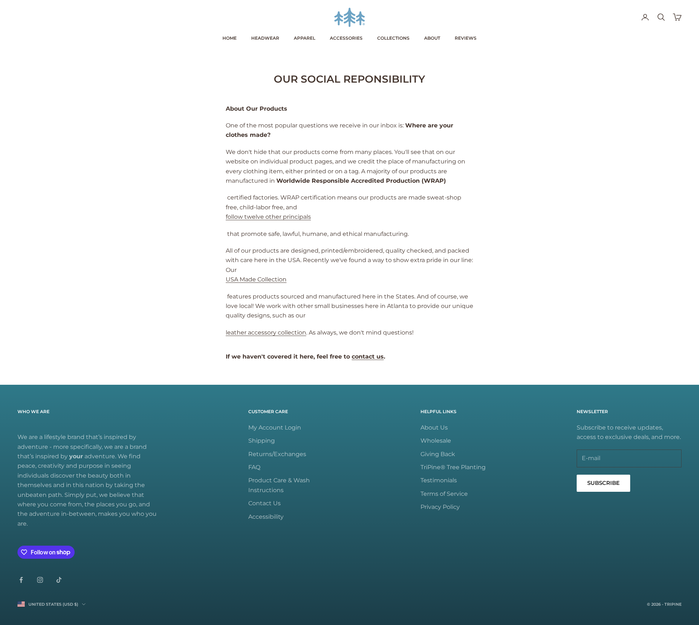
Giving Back (437, 454)
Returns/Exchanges (277, 454)
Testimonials (438, 480)
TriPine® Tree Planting (453, 467)
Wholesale (435, 440)
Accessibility (266, 516)
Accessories (346, 38)
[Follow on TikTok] (59, 580)
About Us (434, 427)
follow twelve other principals (268, 216)
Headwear (265, 38)
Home (229, 38)
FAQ (254, 467)
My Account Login (274, 427)
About (432, 38)
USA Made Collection (256, 279)
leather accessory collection (266, 332)
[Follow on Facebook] (21, 580)
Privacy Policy (440, 506)
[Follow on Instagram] (40, 580)
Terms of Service (444, 493)
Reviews (466, 38)
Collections (393, 38)
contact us (368, 356)
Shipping (261, 440)
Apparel (304, 38)
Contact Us (264, 503)
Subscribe (603, 482)
